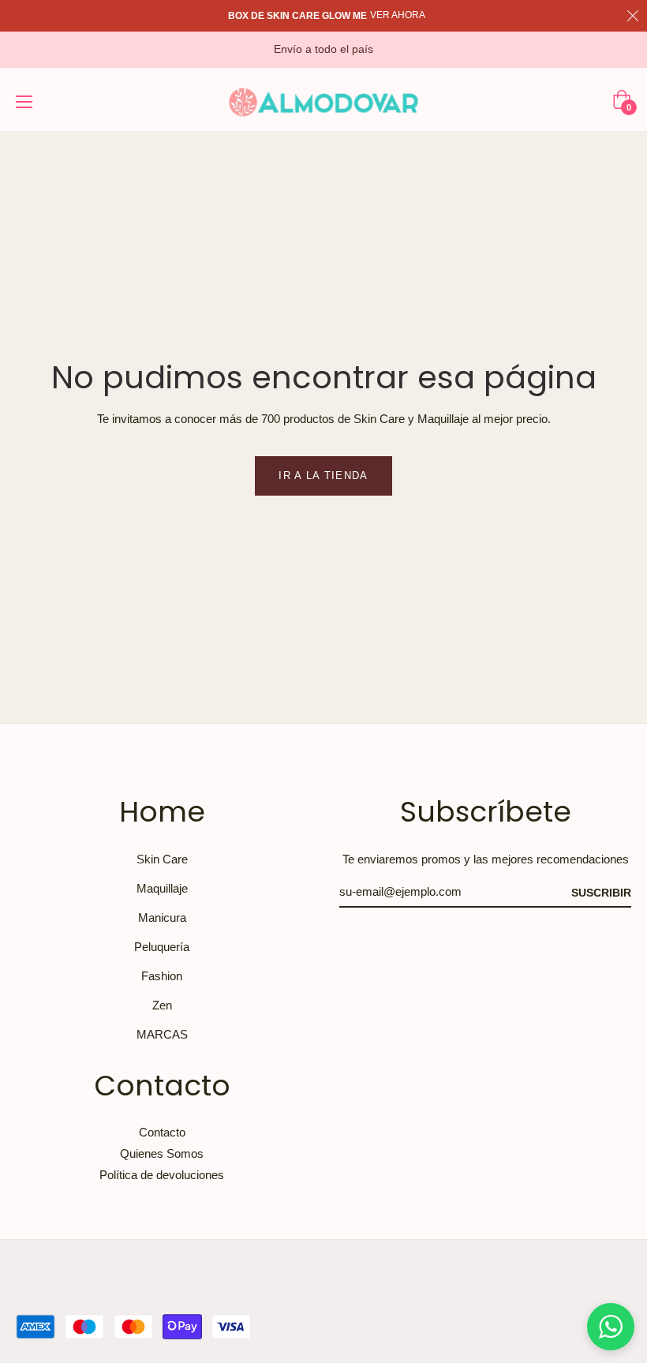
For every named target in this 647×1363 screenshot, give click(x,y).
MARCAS (162, 1034)
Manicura (162, 917)
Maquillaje (162, 888)
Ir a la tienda (323, 475)
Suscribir (601, 892)
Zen (162, 1005)
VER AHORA (397, 15)
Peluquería (161, 946)
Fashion (161, 976)
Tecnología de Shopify (379, 1295)
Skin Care (162, 859)
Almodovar (286, 1295)
